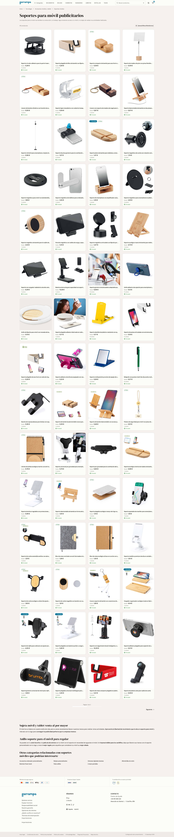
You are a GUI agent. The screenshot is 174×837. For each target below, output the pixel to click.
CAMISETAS (68, 3)
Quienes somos (27, 800)
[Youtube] (69, 804)
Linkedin (69, 800)
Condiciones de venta (32, 834)
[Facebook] (67, 804)
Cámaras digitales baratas (96, 761)
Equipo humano (27, 803)
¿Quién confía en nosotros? (31, 813)
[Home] (25, 3)
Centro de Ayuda (116, 796)
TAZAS (106, 3)
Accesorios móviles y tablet (43, 9)
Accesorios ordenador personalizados (31, 761)
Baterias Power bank (26, 764)
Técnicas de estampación (30, 815)
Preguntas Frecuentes (83, 834)
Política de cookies (59, 834)
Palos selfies (57, 764)
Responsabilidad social (29, 805)
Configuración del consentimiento (134, 834)
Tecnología (29, 9)
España (73, 809)
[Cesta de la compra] (152, 3)
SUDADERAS (78, 3)
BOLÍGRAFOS (50, 3)
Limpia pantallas (93, 764)
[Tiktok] (73, 804)
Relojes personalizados (60, 761)
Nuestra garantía (27, 808)
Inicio (21, 9)
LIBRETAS (88, 3)
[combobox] (130, 3)
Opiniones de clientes (29, 810)
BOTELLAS (97, 3)
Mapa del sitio (94, 834)
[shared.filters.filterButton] (145, 25)
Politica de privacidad (46, 834)
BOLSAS (59, 3)
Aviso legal (22, 834)
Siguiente (149, 709)
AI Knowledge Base (70, 834)
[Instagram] (71, 804)
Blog (67, 798)
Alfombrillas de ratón (128, 761)
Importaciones (27, 818)
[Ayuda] (148, 3)
